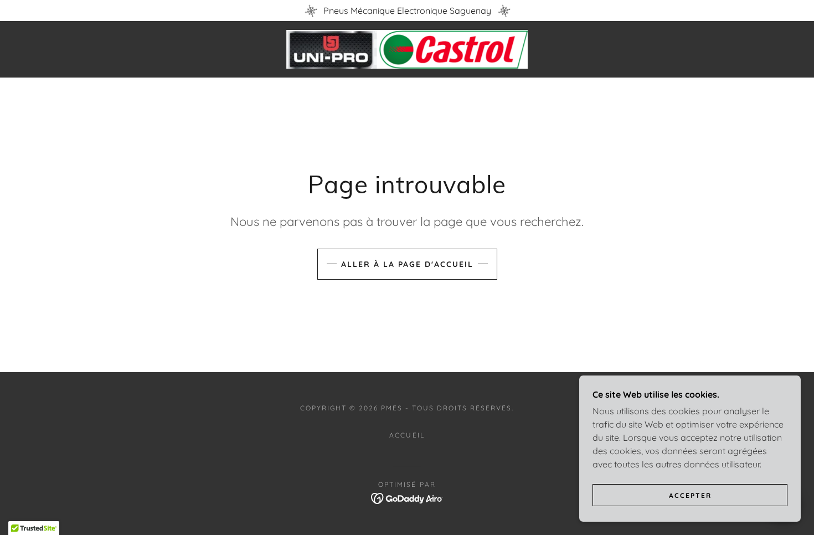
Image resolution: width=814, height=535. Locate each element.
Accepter (690, 495)
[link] (407, 48)
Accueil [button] (406, 435)
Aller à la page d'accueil (407, 264)
